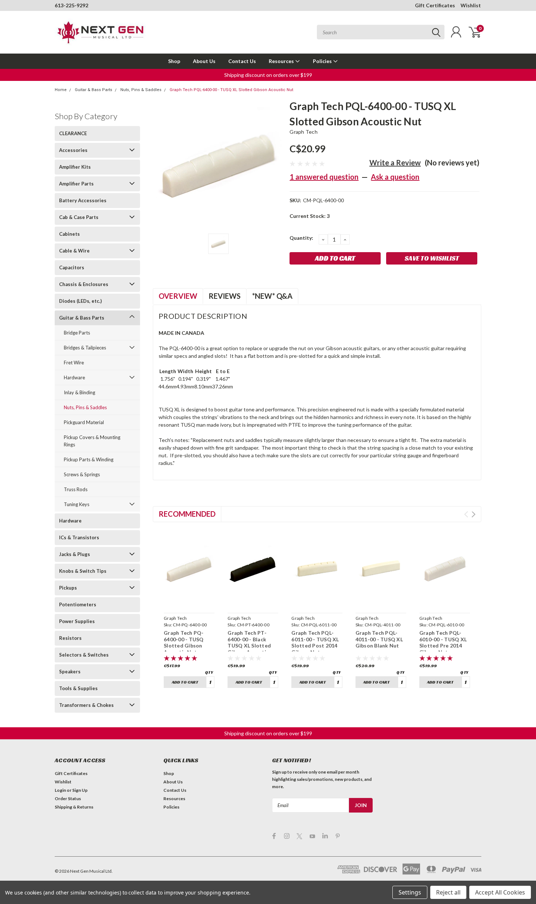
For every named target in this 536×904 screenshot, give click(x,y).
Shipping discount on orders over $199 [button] (268, 75)
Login (60, 790)
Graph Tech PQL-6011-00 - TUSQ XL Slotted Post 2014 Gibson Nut (315, 642)
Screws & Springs (82, 474)
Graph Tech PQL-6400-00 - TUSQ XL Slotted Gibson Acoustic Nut (231, 89)
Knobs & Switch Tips (82, 571)
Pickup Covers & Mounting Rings (92, 440)
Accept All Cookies (500, 892)
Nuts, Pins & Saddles (141, 89)
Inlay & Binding (79, 392)
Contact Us (242, 61)
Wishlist (471, 5)
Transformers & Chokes (86, 705)
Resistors (70, 638)
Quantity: (301, 238)
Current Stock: (310, 216)
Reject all (448, 892)
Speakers (70, 671)
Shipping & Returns (74, 807)
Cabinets (69, 234)
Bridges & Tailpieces (85, 348)
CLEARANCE (73, 133)
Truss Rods (76, 489)
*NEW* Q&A (272, 295)
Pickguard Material (84, 422)
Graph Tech (304, 132)
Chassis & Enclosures (83, 284)
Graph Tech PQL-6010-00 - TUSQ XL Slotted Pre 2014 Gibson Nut (443, 642)
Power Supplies (77, 621)
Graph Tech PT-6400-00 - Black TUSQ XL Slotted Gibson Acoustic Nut (249, 645)
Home (61, 89)
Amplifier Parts (76, 184)
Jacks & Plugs (74, 554)
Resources (282, 61)
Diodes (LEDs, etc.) (80, 301)
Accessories (73, 150)
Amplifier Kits (75, 167)
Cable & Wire (74, 251)
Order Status (68, 798)
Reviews (225, 295)
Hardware (74, 377)
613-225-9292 (71, 5)
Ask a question (395, 176)
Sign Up (80, 790)
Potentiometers (77, 604)
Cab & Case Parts (78, 217)
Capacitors (71, 267)
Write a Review (395, 162)
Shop (174, 61)
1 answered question (324, 176)
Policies (323, 61)
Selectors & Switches (84, 655)
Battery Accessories (82, 200)
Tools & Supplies (78, 688)
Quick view (189, 601)
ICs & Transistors (79, 537)
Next (473, 514)
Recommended (187, 513)
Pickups (68, 588)
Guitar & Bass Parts (93, 89)
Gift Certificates (435, 5)
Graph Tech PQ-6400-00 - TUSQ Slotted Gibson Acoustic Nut (184, 642)
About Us (204, 61)
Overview (178, 295)
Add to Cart (185, 682)
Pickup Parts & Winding (88, 459)
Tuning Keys (76, 504)
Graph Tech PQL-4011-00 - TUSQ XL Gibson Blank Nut (379, 639)
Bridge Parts (77, 333)
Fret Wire (74, 362)
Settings (410, 892)
